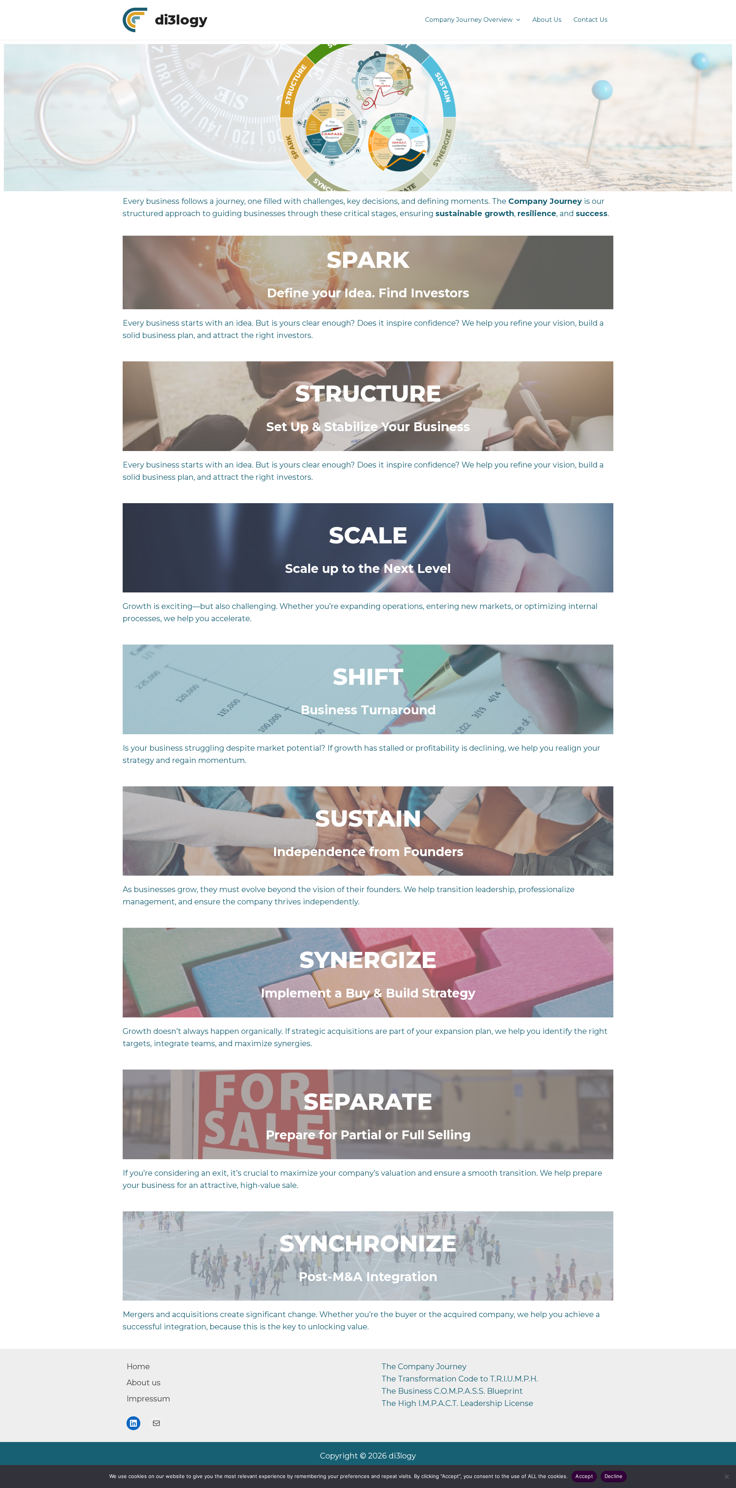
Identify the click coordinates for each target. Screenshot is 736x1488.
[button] (516, 20)
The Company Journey (424, 1366)
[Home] (138, 1366)
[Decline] (726, 1476)
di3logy (181, 19)
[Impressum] (148, 1399)
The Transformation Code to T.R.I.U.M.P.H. (459, 1378)
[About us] (144, 1382)
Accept (584, 1476)
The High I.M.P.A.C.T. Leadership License (457, 1403)
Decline (614, 1476)
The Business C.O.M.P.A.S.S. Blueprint (452, 1391)
